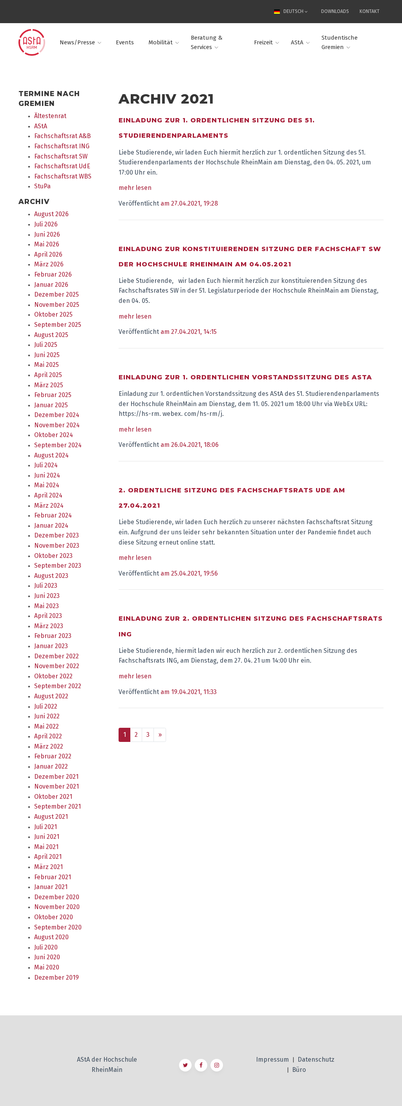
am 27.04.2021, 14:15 (189, 331)
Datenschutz (316, 1059)
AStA (297, 42)
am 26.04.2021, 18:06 (190, 444)
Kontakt (370, 11)
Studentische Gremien (340, 42)
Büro (299, 1069)
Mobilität (160, 42)
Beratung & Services (207, 42)
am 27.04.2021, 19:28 (189, 203)
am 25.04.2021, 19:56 (189, 573)
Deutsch (293, 11)
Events (125, 42)
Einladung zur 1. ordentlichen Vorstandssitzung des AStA (245, 377)
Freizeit (263, 42)
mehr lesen (135, 187)
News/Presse (77, 42)
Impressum (273, 1059)
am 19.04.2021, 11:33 (189, 692)
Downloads (335, 11)
